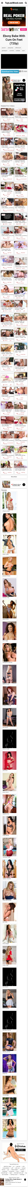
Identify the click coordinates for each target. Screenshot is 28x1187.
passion (4, 47)
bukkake (18, 50)
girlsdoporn (4, 50)
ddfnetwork (18, 47)
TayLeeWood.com (14, 3)
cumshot (11, 50)
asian (23, 50)
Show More (14, 476)
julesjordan (10, 47)
